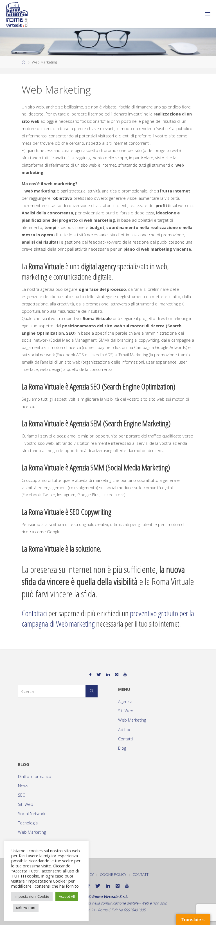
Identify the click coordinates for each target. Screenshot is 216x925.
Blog (122, 748)
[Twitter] (99, 674)
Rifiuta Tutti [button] (25, 907)
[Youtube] (125, 674)
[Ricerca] (92, 691)
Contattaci (34, 613)
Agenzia (125, 701)
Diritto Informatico (34, 776)
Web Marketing (132, 720)
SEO (22, 795)
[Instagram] (116, 674)
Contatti (125, 739)
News (23, 785)
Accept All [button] (67, 896)
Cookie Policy (113, 874)
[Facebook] (90, 674)
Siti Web (125, 710)
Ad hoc (124, 729)
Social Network (31, 813)
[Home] (23, 62)
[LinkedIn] (108, 674)
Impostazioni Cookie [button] (32, 896)
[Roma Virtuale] (17, 14)
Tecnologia (28, 823)
